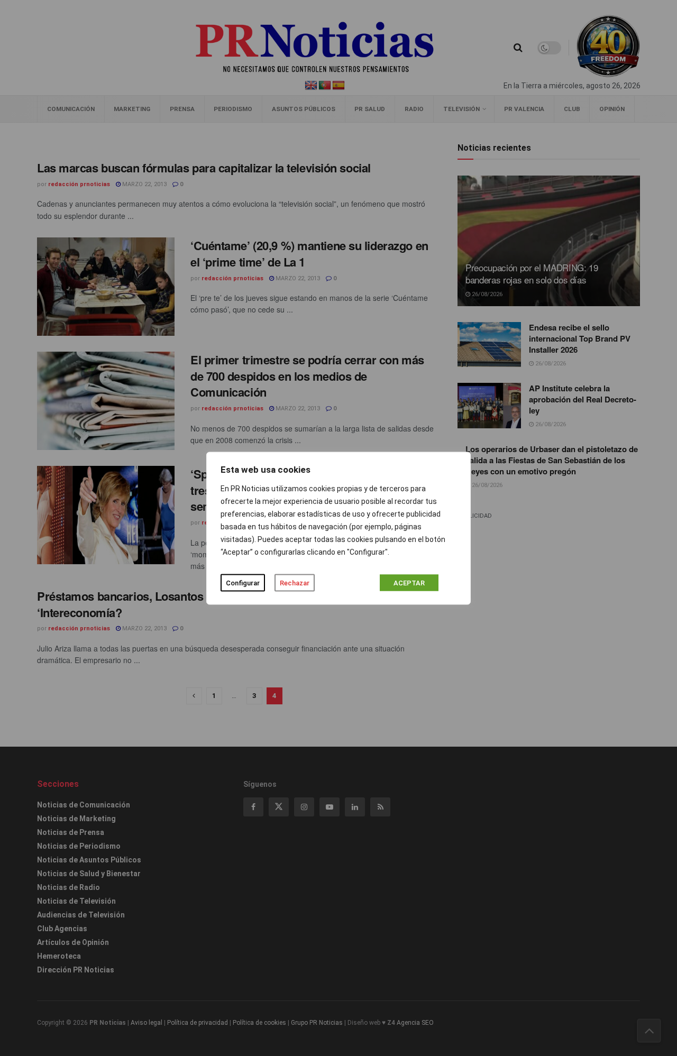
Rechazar (294, 582)
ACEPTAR (409, 582)
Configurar (243, 582)
